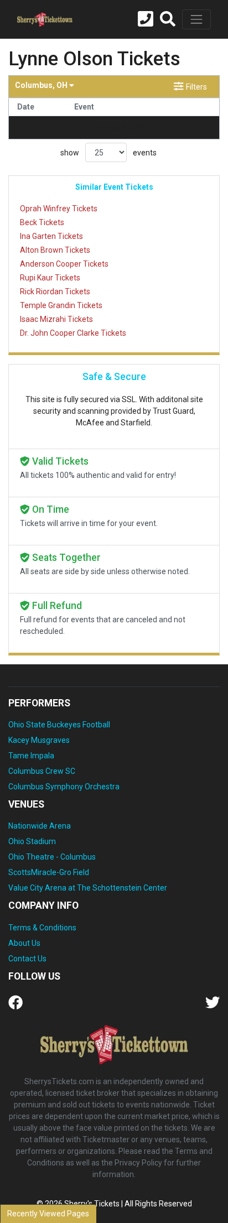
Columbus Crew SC (41, 771)
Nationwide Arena (39, 825)
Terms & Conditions (42, 927)
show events (108, 152)
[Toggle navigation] (196, 19)
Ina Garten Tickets (51, 236)
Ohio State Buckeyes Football (59, 724)
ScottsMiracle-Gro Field (48, 872)
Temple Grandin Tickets (61, 305)
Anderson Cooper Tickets (64, 263)
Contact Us (27, 958)
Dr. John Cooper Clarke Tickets (73, 333)
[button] (167, 19)
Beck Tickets (42, 222)
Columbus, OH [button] (42, 85)
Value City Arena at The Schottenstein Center (87, 887)
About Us (24, 943)
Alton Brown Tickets (55, 250)
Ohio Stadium (32, 841)
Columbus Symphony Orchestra (64, 786)
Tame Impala (31, 755)
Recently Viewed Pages (48, 1213)
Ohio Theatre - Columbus (52, 856)
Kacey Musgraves (39, 740)
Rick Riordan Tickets (55, 291)
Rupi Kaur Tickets (50, 277)
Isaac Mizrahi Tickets (56, 319)
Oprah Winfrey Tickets (58, 208)
